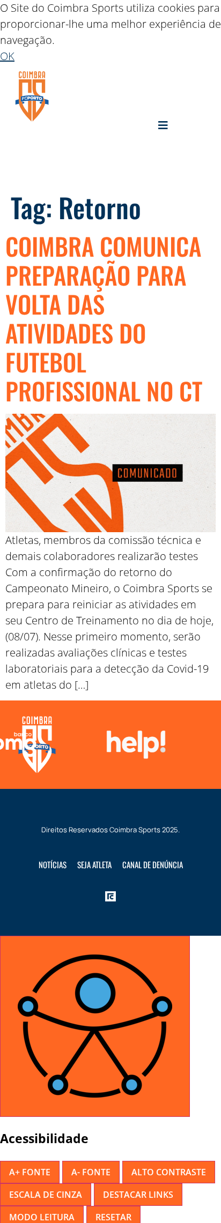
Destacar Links (138, 1194)
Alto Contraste (168, 1172)
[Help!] (133, 744)
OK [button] (7, 56)
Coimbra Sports (134, 829)
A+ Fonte (29, 1172)
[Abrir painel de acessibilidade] (95, 1026)
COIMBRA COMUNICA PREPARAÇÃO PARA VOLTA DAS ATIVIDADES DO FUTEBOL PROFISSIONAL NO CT (103, 318)
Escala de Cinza (45, 1194)
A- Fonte (90, 1172)
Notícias (53, 864)
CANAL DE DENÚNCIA (152, 864)
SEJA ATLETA (94, 864)
